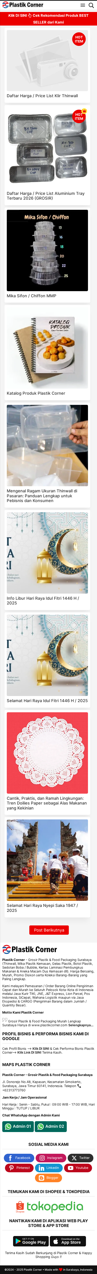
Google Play (34, 1242)
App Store (71, 1242)
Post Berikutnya (49, 930)
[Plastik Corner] (22, 5)
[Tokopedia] (55, 1212)
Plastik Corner (33, 1269)
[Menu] (83, 5)
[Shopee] (20, 1212)
